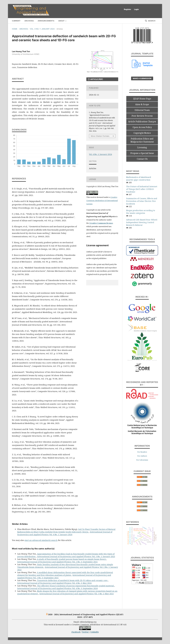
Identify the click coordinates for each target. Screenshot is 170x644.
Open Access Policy (142, 127)
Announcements (46, 21)
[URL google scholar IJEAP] (142, 312)
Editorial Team (142, 110)
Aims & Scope (142, 104)
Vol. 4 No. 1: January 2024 (42, 29)
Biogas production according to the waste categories (140, 211)
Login (136, 9)
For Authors (142, 456)
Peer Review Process (142, 115)
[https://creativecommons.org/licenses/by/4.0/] (85, 629)
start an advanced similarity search (41, 540)
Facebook (75, 632)
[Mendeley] (142, 260)
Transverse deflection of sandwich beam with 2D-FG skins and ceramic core (72, 580)
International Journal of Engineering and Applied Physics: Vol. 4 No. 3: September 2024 (57, 588)
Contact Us (142, 158)
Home (14, 29)
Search (151, 21)
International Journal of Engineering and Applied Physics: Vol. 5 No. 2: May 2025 (76, 593)
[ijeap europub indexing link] (142, 361)
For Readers (142, 452)
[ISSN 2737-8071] (142, 42)
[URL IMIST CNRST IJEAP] (142, 435)
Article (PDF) (96, 79)
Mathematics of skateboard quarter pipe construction (138, 178)
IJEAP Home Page (142, 98)
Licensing (142, 147)
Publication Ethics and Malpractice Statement (142, 140)
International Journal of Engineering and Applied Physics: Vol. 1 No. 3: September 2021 (57, 562)
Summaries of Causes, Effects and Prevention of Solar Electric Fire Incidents (141, 201)
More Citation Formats (100, 136)
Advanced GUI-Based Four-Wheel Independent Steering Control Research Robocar (141, 222)
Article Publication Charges (142, 121)
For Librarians (142, 460)
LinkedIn (94, 632)
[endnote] (142, 269)
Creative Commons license (101, 223)
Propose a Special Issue (142, 153)
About (61, 21)
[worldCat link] (142, 322)
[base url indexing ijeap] (142, 331)
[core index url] (142, 371)
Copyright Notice (142, 132)
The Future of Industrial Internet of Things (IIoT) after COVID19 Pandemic (141, 189)
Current (16, 21)
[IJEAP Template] (142, 67)
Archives (29, 21)
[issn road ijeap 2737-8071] (142, 398)
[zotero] (142, 277)
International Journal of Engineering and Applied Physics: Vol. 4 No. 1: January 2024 (64, 533)
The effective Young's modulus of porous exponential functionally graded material (75, 585)
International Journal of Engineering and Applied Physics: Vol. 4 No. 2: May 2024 (54, 583)
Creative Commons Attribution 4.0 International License (102, 200)
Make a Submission (142, 78)
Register (127, 9)
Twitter (85, 632)
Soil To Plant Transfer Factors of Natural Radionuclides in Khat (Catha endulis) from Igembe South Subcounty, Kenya (66, 530)
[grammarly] (142, 286)
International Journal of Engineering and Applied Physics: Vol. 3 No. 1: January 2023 (76, 556)
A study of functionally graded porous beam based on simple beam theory (71, 559)
